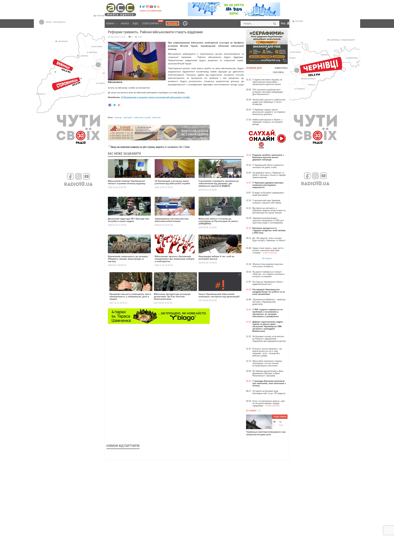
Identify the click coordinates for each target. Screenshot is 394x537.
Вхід (283, 23)
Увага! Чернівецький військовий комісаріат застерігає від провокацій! (219, 295)
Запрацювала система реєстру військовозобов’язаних (172, 219)
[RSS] (158, 6)
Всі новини (251, 410)
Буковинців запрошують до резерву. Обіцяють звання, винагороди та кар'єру (128, 258)
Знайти (274, 23)
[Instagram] (147, 6)
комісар (118, 117)
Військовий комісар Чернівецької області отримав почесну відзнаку (126, 182)
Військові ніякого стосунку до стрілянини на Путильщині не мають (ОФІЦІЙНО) (218, 221)
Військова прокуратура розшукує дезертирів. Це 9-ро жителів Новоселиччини (172, 296)
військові (156, 117)
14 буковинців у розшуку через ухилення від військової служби (155, 97)
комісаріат (128, 117)
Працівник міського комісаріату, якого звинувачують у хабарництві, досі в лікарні (130, 296)
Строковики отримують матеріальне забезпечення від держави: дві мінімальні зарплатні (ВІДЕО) (219, 183)
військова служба (142, 117)
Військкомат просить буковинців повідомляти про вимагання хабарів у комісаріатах (174, 258)
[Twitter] (143, 6)
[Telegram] (155, 6)
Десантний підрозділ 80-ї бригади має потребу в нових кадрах (128, 219)
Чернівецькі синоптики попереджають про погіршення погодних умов (266, 433)
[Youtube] (151, 6)
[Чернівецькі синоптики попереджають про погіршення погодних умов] (259, 422)
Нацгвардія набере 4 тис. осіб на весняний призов (216, 257)
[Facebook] (140, 6)
